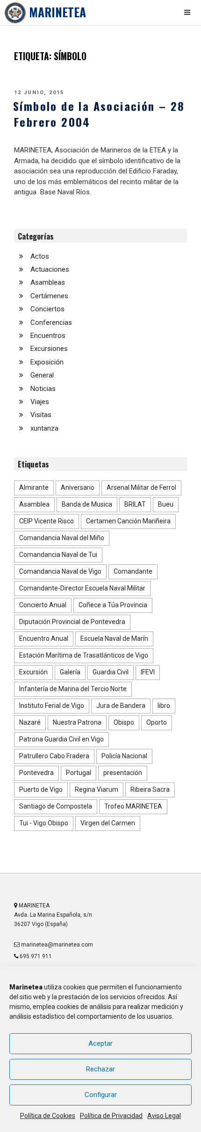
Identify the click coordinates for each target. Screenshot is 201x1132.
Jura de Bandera (120, 705)
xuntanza (44, 428)
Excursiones (49, 348)
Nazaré (30, 722)
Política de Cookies (47, 1115)
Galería (70, 672)
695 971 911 (35, 956)
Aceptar (100, 1043)
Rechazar (100, 1069)
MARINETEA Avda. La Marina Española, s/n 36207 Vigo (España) (53, 914)
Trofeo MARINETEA (133, 806)
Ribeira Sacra (150, 789)
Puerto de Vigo (41, 789)
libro (164, 705)
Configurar (101, 1095)
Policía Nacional (124, 756)
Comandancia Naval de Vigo (60, 571)
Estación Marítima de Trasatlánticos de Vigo (83, 655)
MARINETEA (57, 12)
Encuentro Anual (43, 638)
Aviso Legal (164, 1115)
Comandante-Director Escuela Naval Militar (82, 588)
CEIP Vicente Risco (46, 521)
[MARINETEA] (15, 12)
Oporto (156, 722)
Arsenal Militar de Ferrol (141, 487)
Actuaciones (49, 269)
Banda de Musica (87, 504)
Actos (39, 256)
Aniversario (77, 487)
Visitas (40, 415)
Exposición (47, 362)
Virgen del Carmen (107, 823)
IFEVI (148, 672)
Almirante (34, 487)
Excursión (33, 672)
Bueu (165, 504)
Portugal (78, 772)
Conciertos (47, 309)
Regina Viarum (96, 789)
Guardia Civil (111, 672)
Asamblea (34, 504)
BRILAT (135, 504)
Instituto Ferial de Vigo (51, 705)
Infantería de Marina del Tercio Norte (73, 689)
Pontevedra (36, 772)
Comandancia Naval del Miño (61, 538)
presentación (122, 772)
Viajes (39, 402)
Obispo (124, 722)
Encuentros (47, 335)
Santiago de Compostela (55, 806)
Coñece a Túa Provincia (113, 605)
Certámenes (49, 296)
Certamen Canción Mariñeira (128, 521)
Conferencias (51, 322)
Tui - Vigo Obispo (43, 823)
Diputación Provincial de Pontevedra (72, 621)
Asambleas (47, 282)
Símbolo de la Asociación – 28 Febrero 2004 (99, 113)
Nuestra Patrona (77, 722)
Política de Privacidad (111, 1115)
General (42, 375)
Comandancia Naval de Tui (58, 554)
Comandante (133, 571)
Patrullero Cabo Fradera (54, 756)
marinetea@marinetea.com (56, 944)
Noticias (43, 388)
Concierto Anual (42, 605)
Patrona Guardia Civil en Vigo (61, 739)
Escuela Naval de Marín (114, 638)
